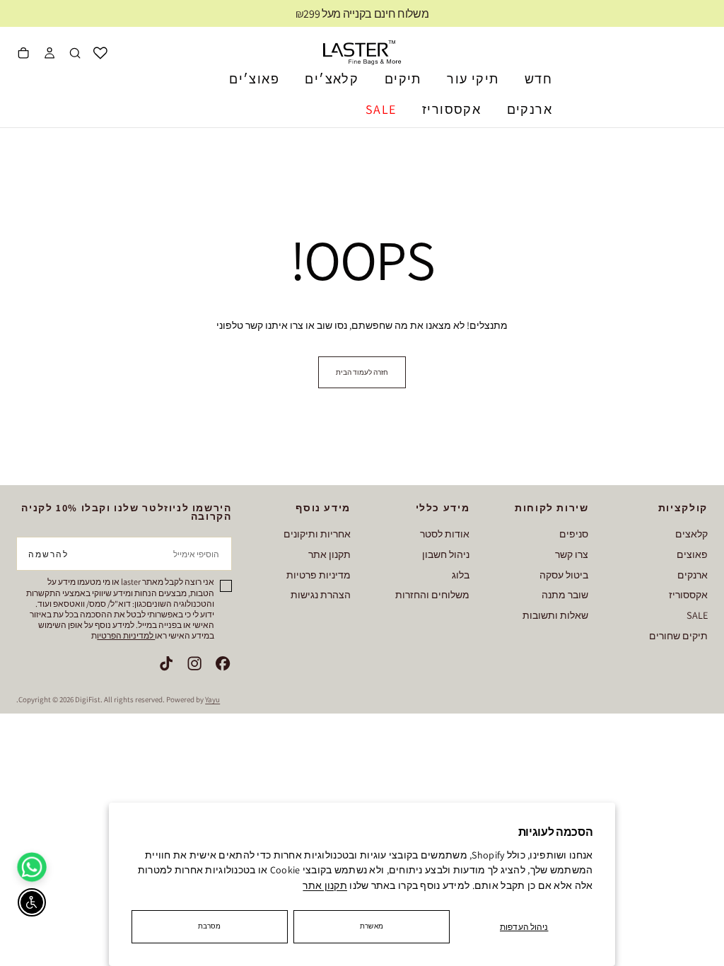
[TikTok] (166, 663)
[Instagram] (194, 663)
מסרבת (209, 926)
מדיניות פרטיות (318, 574)
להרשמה (48, 554)
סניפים (573, 533)
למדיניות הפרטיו (126, 635)
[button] (75, 54)
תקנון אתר (325, 885)
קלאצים (691, 533)
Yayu (212, 699)
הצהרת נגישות (321, 594)
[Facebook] (222, 663)
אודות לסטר (444, 533)
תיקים (403, 79)
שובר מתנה (565, 594)
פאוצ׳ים (254, 79)
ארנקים (529, 109)
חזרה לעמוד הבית (362, 372)
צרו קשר (571, 554)
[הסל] (23, 54)
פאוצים (692, 554)
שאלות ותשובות (555, 615)
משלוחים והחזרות (432, 594)
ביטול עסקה (563, 574)
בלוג (460, 574)
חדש (538, 79)
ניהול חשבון (445, 554)
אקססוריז (451, 109)
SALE (381, 109)
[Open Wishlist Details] (100, 53)
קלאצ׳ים (331, 79)
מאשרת (371, 926)
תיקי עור (472, 79)
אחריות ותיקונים (317, 533)
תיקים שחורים (678, 635)
